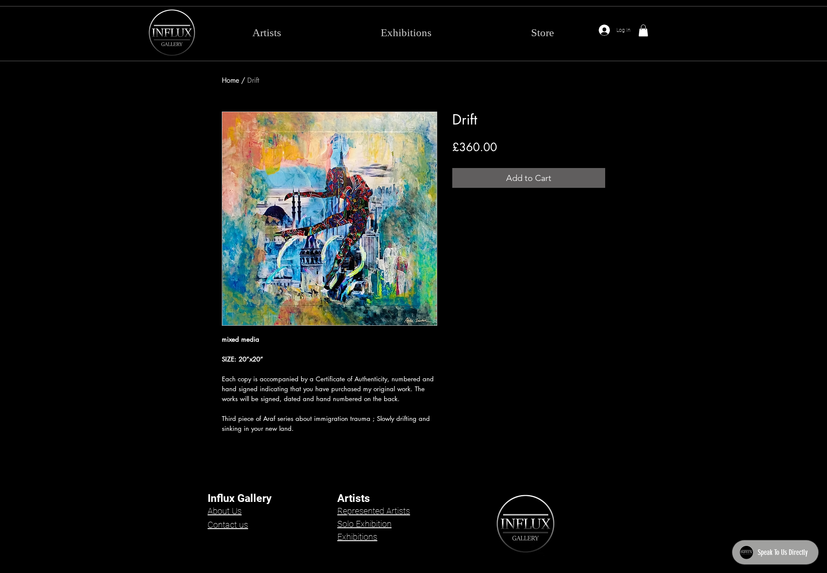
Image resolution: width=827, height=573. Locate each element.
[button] (643, 30)
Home (230, 80)
